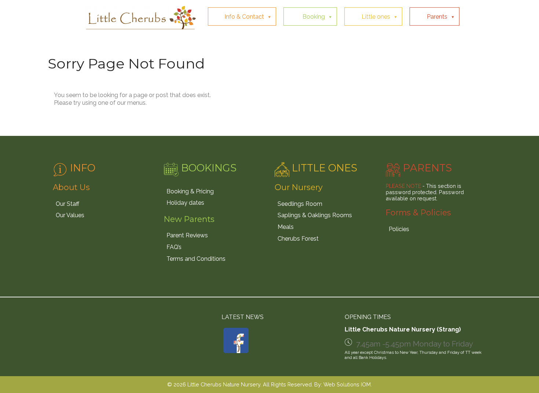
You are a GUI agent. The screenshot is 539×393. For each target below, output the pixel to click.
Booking (313, 16)
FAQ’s (174, 247)
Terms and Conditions (195, 258)
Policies (399, 229)
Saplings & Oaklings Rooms (315, 215)
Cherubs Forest (298, 238)
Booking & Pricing (190, 191)
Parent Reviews (187, 235)
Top (521, 375)
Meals (286, 226)
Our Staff (67, 203)
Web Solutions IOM (347, 384)
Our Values (70, 215)
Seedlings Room (300, 203)
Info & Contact (244, 16)
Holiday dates (185, 202)
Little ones (376, 16)
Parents (437, 16)
